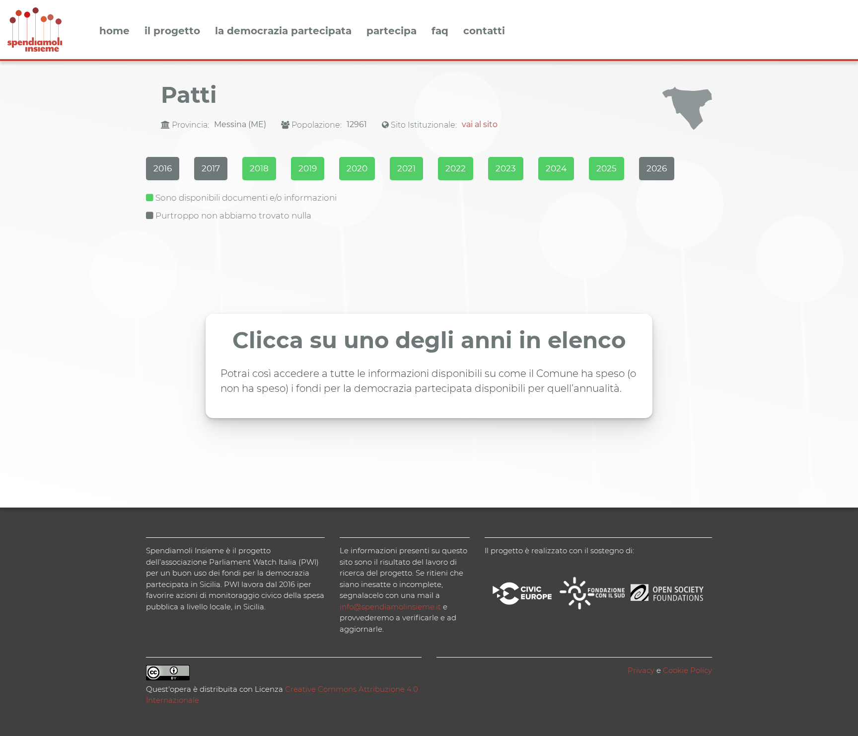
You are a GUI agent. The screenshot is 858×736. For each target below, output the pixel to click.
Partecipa (391, 31)
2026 (656, 168)
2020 (357, 168)
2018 (259, 168)
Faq (439, 31)
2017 (211, 168)
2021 (406, 168)
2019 (307, 168)
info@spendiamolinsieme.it (390, 606)
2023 (506, 168)
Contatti (484, 31)
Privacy (641, 670)
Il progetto (172, 31)
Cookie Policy (687, 670)
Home (114, 31)
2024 (556, 168)
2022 (455, 168)
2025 (606, 168)
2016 (162, 168)
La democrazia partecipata (283, 31)
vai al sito (480, 124)
